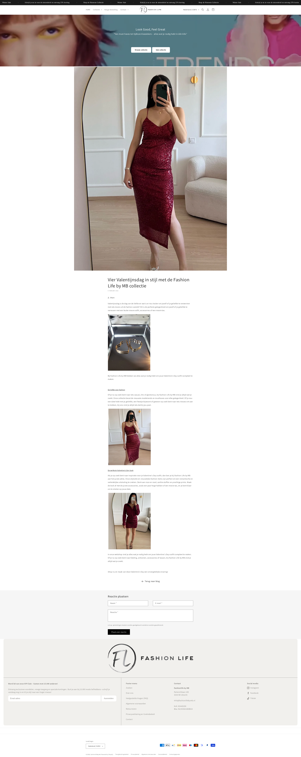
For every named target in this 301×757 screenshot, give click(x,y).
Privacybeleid (135, 754)
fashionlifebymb (96, 754)
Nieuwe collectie (141, 50)
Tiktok (253, 698)
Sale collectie (161, 50)
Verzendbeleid (162, 754)
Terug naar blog (152, 581)
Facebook (254, 693)
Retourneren (131, 709)
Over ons (129, 693)
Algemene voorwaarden (136, 703)
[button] (97, 9)
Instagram (254, 688)
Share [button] (112, 298)
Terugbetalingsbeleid (122, 754)
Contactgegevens (174, 754)
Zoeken (129, 688)
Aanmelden (109, 698)
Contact (129, 719)
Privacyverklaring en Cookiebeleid (140, 714)
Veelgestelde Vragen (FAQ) (137, 698)
